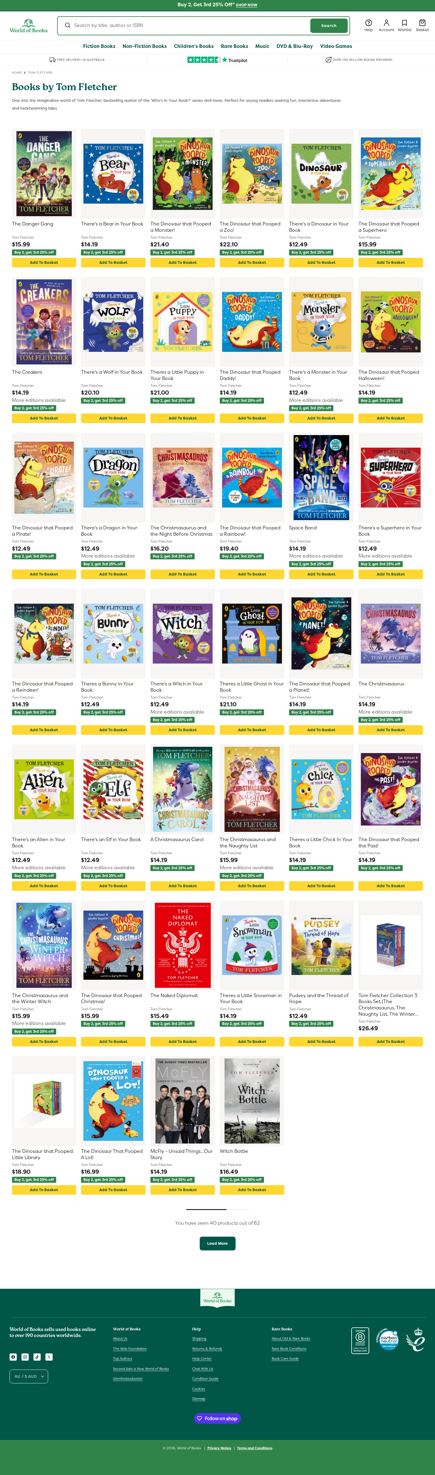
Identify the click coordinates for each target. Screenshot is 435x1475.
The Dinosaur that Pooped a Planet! (319, 687)
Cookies (198, 1389)
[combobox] (203, 25)
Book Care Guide (285, 1358)
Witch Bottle (234, 1151)
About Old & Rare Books (291, 1338)
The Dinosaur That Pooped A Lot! (112, 1154)
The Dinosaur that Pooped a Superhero (388, 227)
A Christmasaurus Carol (177, 839)
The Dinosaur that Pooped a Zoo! (250, 227)
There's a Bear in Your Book (112, 224)
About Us (120, 1338)
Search (329, 25)
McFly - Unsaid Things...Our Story (181, 1154)
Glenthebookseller (128, 1378)
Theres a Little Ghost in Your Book (252, 687)
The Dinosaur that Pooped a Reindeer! (42, 687)
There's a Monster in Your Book (318, 375)
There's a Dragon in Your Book (109, 531)
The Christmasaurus (381, 684)
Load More (217, 1243)
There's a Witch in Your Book (176, 687)
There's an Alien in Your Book (38, 843)
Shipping (199, 1338)
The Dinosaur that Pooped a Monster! (180, 227)
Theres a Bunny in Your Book (107, 687)
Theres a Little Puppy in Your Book (177, 375)
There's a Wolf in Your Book (112, 372)
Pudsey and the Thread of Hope (318, 999)
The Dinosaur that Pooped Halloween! (388, 375)
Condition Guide (205, 1378)
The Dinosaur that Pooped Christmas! (111, 999)
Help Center (202, 1358)
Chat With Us (202, 1368)
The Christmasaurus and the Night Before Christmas (181, 531)
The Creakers (27, 372)
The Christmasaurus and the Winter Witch (40, 999)
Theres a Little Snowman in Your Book (251, 999)
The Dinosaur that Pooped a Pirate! (42, 531)
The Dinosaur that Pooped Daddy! (250, 375)
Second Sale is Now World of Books (141, 1368)
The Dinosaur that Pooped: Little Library (43, 1154)
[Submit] (67, 25)
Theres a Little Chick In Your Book (320, 843)
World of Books (189, 1448)
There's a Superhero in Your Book (390, 531)
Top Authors (122, 1358)
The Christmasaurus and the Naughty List (248, 843)
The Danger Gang (32, 224)
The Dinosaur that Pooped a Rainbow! (250, 531)
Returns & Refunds (207, 1348)
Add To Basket (44, 262)
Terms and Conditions (254, 1448)
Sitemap (198, 1398)
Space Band (303, 528)
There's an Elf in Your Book (111, 839)
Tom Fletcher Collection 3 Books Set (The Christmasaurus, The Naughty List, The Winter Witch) (387, 1005)
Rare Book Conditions (289, 1348)
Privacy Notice (219, 1448)
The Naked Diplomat (174, 995)
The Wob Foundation (130, 1348)
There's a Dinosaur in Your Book (319, 227)
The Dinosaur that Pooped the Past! (388, 843)
